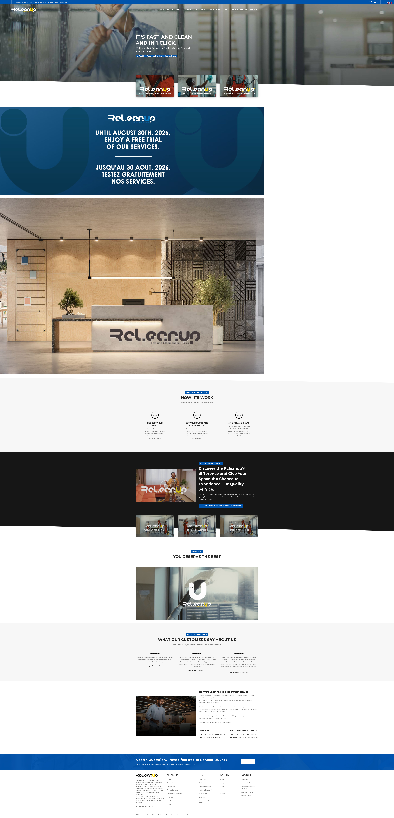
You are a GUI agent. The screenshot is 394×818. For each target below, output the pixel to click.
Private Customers (173, 790)
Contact (169, 804)
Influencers (244, 779)
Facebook (223, 779)
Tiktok (222, 786)
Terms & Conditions (205, 786)
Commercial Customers (174, 793)
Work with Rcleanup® (248, 792)
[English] (388, 2)
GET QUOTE (247, 762)
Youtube (222, 793)
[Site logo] (24, 9)
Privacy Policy (203, 779)
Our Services (171, 786)
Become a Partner (246, 783)
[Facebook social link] (369, 2)
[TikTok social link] (377, 2)
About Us (170, 783)
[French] (391, 2)
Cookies (201, 783)
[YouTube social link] (374, 2)
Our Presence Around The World (207, 802)
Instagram (223, 783)
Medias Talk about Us (205, 790)
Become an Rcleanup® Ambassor (248, 787)
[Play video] (166, 485)
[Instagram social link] (371, 2)
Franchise (202, 797)
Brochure (170, 797)
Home (169, 779)
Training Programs (246, 795)
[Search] (381, 10)
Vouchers (170, 801)
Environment (203, 793)
